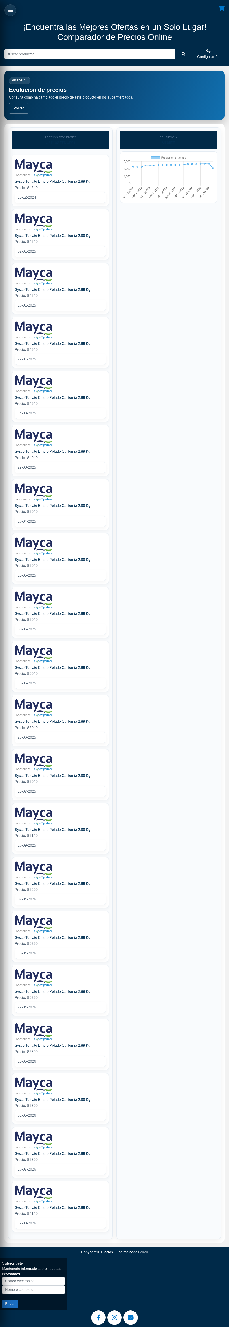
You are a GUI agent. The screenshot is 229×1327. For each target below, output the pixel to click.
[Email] (130, 1317)
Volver (19, 108)
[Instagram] (114, 1317)
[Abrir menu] (10, 10)
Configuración (208, 57)
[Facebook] (98, 1317)
